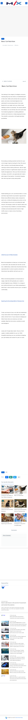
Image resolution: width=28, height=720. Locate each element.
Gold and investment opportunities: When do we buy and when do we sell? (17, 672)
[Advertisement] (14, 22)
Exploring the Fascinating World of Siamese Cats (12, 301)
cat (2, 38)
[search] (26, 3)
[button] (6, 477)
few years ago (5, 601)
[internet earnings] (14, 3)
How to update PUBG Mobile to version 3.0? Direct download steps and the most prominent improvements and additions (18, 624)
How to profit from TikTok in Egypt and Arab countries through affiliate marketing (18, 638)
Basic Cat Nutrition (18, 495)
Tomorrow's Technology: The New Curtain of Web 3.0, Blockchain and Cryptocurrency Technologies (17, 652)
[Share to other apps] (19, 477)
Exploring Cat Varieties (6, 523)
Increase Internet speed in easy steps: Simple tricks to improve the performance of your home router (17, 631)
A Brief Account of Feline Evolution (9, 255)
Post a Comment (6, 535)
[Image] (5, 617)
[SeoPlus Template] (6, 718)
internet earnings (19, 717)
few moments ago (5, 494)
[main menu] (2, 3)
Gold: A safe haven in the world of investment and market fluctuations (13, 604)
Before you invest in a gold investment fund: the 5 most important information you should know (18, 679)
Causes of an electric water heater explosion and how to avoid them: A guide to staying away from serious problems (17, 645)
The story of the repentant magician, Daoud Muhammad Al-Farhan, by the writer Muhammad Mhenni (17, 659)
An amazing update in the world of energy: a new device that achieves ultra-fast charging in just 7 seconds (18, 666)
